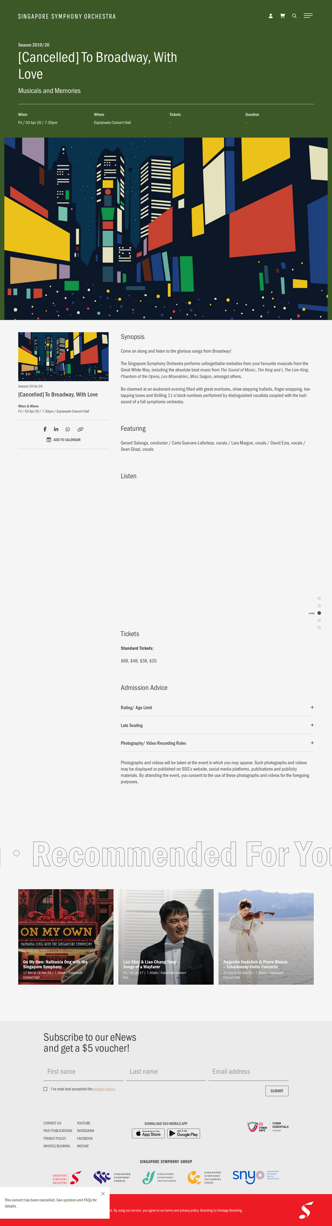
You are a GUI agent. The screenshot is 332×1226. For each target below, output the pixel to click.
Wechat (83, 1145)
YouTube (83, 1123)
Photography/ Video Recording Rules (153, 743)
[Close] (103, 1194)
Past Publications (58, 1130)
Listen (311, 613)
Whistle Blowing (57, 1145)
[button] (294, 15)
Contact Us (52, 1123)
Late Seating (132, 725)
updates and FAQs (77, 1200)
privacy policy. (190, 1210)
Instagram (85, 1130)
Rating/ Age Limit (136, 707)
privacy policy (104, 1089)
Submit (277, 1091)
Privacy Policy (55, 1138)
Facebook (85, 1138)
